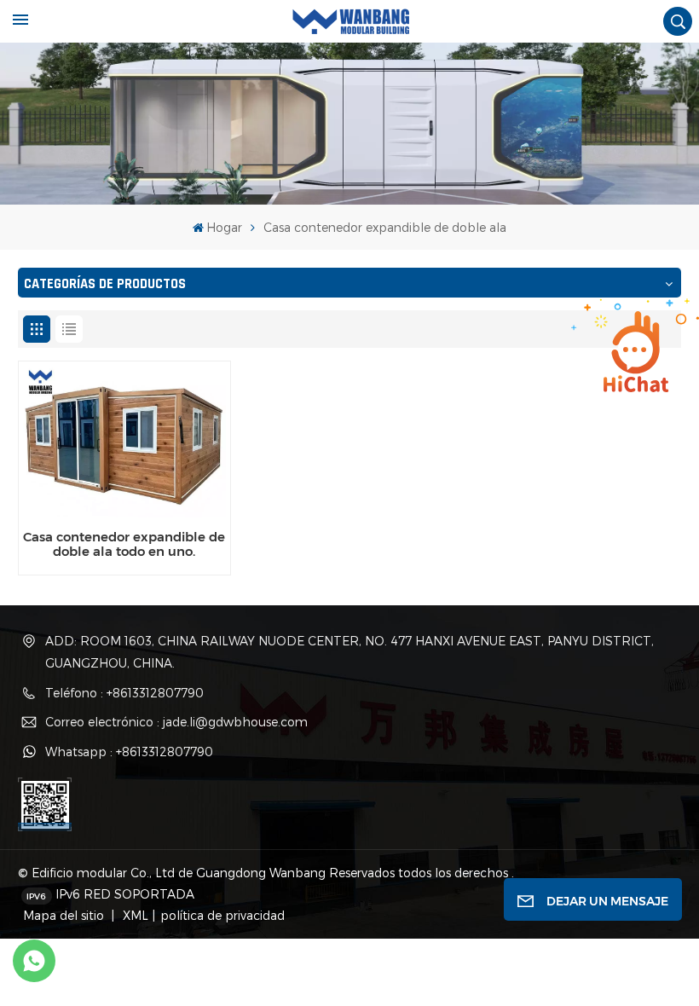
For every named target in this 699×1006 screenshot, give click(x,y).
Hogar (224, 227)
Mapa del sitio (65, 915)
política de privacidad (222, 915)
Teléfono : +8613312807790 (124, 692)
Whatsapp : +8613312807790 (129, 751)
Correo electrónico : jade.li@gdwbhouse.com (176, 721)
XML (133, 915)
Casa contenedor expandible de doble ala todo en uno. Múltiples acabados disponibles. (124, 544)
